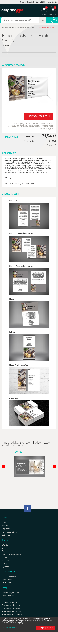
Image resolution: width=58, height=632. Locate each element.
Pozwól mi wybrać (9, 628)
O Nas (4, 523)
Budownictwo (21, 27)
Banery (14, 27)
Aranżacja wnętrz (32, 27)
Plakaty (4, 564)
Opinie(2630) (40, 2)
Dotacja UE (6, 535)
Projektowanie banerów (11, 605)
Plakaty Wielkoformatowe (11, 554)
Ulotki (4, 548)
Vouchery (5, 560)
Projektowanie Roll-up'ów (11, 611)
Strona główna (6, 27)
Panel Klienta (52, 2)
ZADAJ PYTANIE (12, 137)
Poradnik (30, 2)
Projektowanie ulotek (10, 602)
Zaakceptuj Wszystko (45, 628)
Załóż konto (6, 583)
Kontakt (22, 2)
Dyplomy (5, 567)
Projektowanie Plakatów (11, 608)
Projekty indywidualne (10, 593)
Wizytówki (6, 545)
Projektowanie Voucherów (12, 614)
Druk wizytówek (8, 596)
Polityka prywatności (9, 532)
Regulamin (6, 529)
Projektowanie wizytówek (11, 599)
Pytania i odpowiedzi (10, 577)
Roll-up (4, 557)
